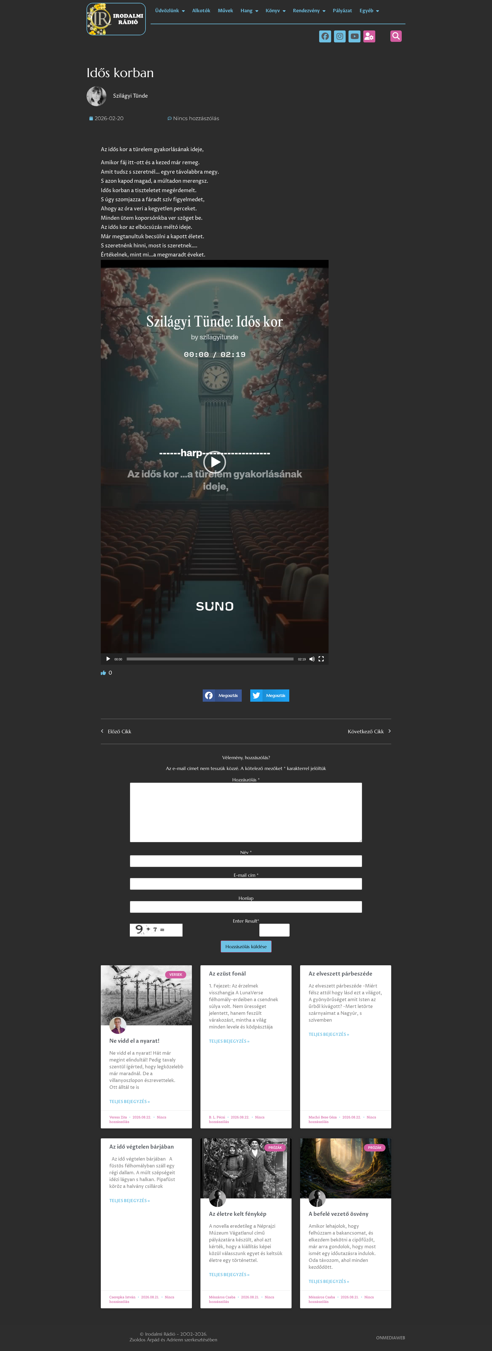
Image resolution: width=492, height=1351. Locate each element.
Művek (225, 11)
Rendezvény (306, 11)
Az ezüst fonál (227, 974)
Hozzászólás (246, 779)
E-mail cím (246, 875)
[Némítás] (312, 659)
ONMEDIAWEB (390, 1338)
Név (246, 852)
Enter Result (246, 921)
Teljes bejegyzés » (129, 1101)
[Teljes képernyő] (321, 659)
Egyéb (366, 11)
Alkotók (201, 11)
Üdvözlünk (167, 11)
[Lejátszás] (108, 659)
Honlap (246, 898)
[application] (215, 462)
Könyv (273, 11)
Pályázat (342, 11)
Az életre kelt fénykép (237, 1214)
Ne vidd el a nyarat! (134, 1041)
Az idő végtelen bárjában (141, 1147)
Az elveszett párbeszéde (340, 974)
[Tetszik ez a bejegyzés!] (104, 673)
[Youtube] (354, 36)
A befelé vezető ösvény (338, 1214)
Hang (247, 11)
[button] (396, 36)
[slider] (210, 659)
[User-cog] (369, 36)
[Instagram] (340, 36)
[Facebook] (325, 36)
